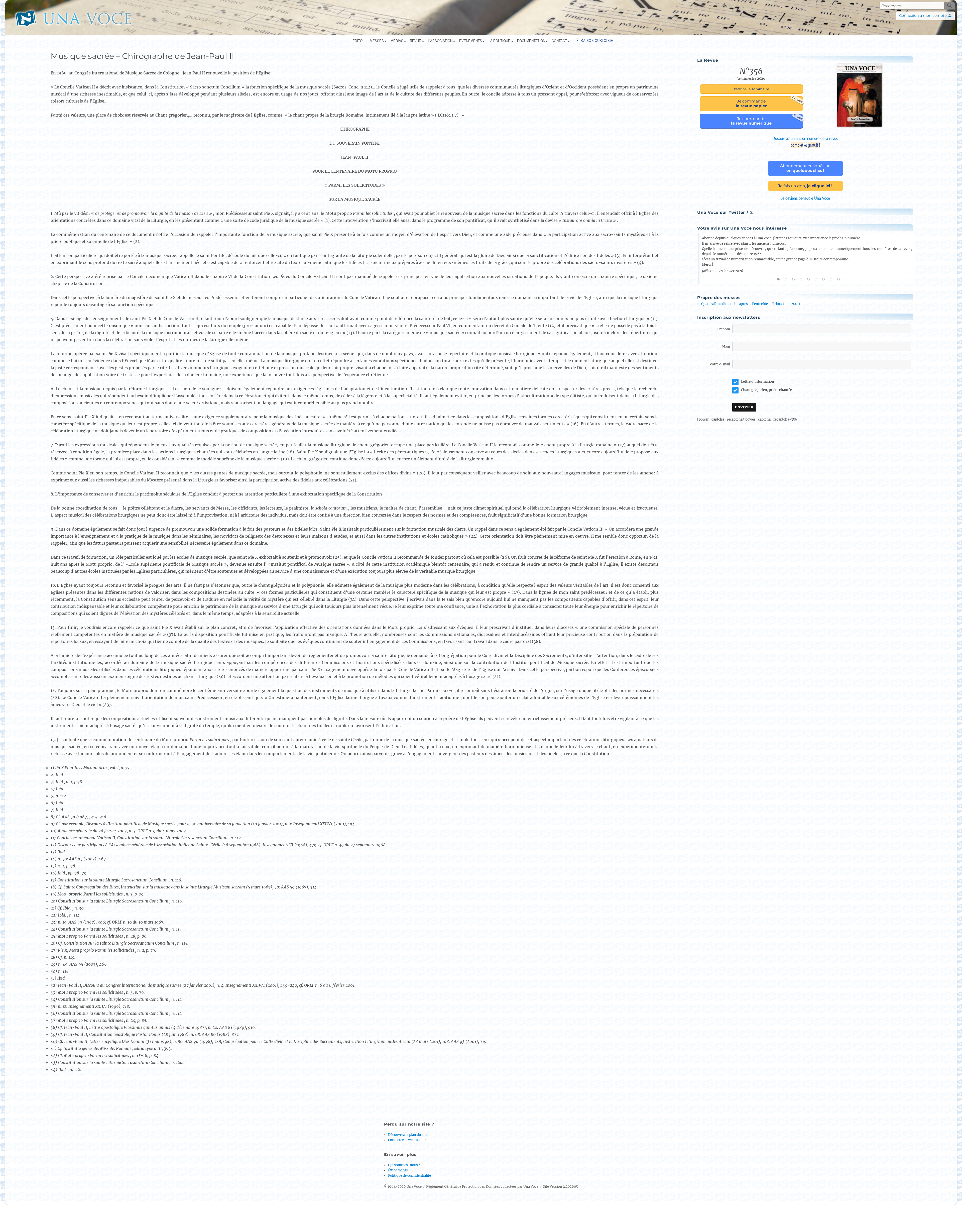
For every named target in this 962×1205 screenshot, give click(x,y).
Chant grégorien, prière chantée (766, 390)
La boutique (499, 40)
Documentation (531, 40)
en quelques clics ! (805, 168)
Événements (470, 40)
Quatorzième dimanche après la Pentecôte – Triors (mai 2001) (750, 304)
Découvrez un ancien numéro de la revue (805, 142)
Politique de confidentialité (409, 1175)
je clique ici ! (805, 185)
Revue (415, 40)
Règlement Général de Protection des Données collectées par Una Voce (482, 1186)
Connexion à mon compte (923, 15)
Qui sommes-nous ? (404, 1165)
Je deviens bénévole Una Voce (805, 198)
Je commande (769, 102)
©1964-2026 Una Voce (403, 1186)
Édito (357, 40)
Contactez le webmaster (407, 1140)
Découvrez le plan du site (407, 1135)
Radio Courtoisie (597, 40)
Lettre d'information (757, 381)
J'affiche (751, 89)
